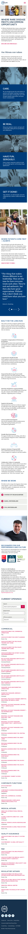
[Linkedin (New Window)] (6, 915)
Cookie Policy (4, 925)
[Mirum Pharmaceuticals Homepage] (4, 3)
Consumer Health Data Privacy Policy (9, 923)
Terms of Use (10, 920)
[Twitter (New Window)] (9, 915)
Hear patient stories (8, 263)
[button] (25, 2)
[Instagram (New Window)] (2, 915)
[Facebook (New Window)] (13, 915)
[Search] (23, 606)
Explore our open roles (9, 43)
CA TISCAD (18, 925)
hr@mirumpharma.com (7, 592)
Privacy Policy (16, 920)
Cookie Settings (11, 925)
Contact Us (3, 920)
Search (5, 604)
